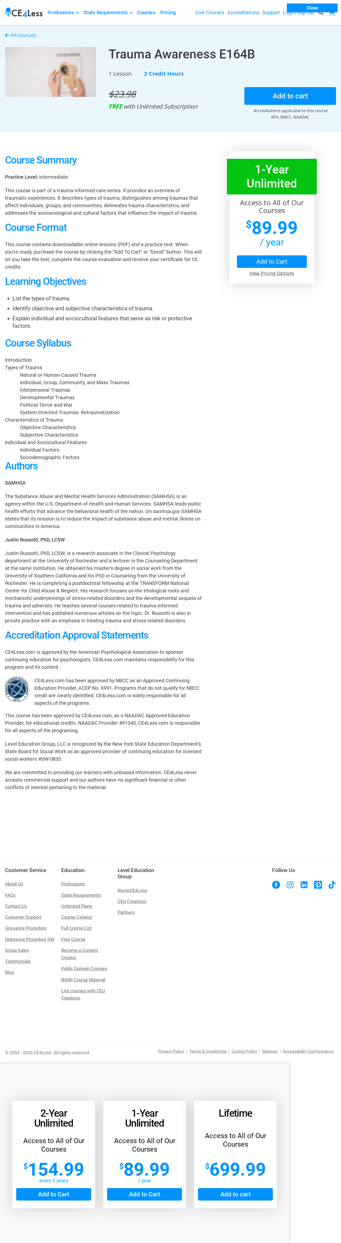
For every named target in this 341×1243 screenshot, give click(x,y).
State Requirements (105, 12)
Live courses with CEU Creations (83, 994)
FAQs (10, 895)
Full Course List (76, 928)
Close (312, 7)
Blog (9, 972)
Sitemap (270, 1051)
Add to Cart (53, 1194)
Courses (146, 12)
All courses (23, 35)
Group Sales (17, 950)
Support (271, 12)
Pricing (168, 12)
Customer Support (23, 917)
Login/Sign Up (298, 12)
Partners (126, 912)
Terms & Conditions (207, 1051)
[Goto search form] (321, 12)
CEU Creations (132, 901)
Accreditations (243, 12)
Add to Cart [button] (271, 261)
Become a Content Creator (79, 954)
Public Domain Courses (84, 968)
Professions (60, 12)
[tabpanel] (103, 473)
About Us (14, 884)
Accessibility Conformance (308, 1051)
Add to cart (235, 1194)
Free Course (73, 939)
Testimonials (17, 961)
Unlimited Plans (76, 906)
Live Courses (209, 12)
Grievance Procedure (25, 928)
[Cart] (333, 12)
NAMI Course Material (83, 979)
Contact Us (16, 906)
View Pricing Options (271, 273)
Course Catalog (76, 917)
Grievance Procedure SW (29, 939)
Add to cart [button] (290, 96)
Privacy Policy (171, 1051)
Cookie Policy (244, 1051)
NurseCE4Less (132, 890)
